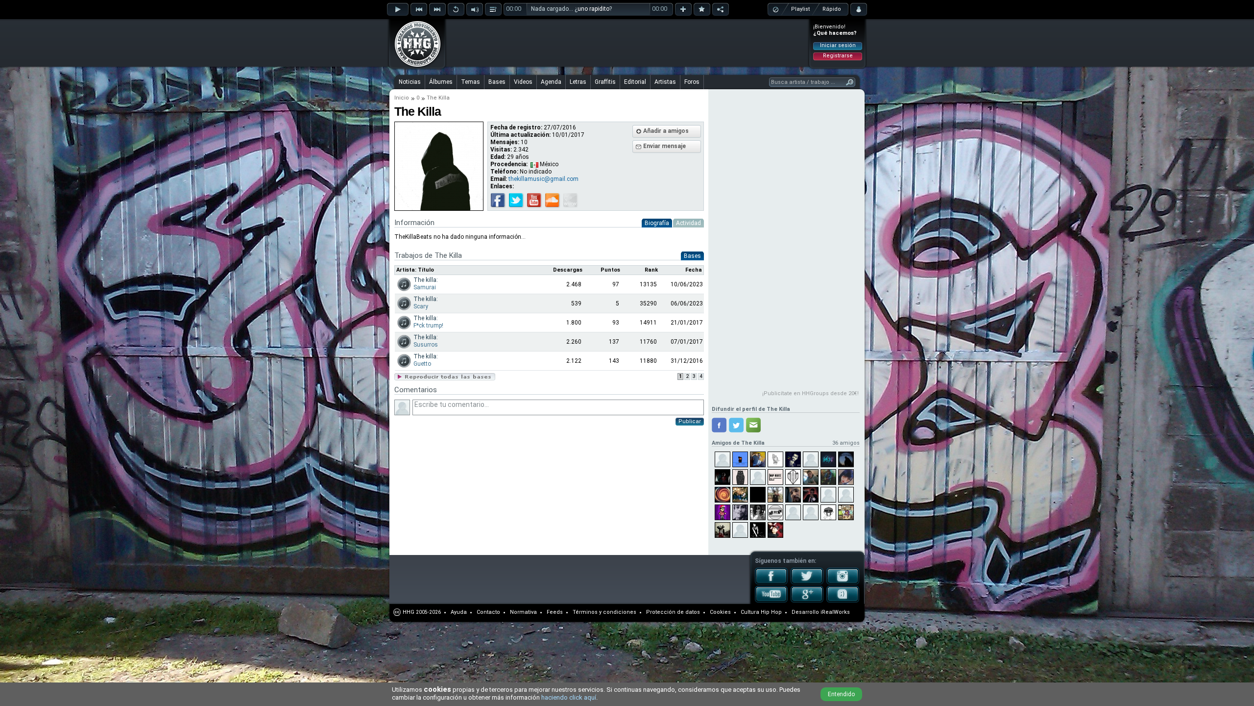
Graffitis (605, 81)
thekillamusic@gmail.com (543, 179)
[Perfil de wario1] (740, 530)
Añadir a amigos (666, 130)
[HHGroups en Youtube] (771, 600)
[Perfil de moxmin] (828, 459)
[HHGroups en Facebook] (771, 582)
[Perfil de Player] (846, 494)
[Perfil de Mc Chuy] (810, 477)
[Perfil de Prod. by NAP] (775, 477)
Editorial (635, 81)
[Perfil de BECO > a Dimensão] (846, 512)
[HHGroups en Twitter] (807, 582)
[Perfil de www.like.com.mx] (793, 459)
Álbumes (441, 81)
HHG (408, 612)
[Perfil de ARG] (757, 477)
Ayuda (459, 612)
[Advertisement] (627, 43)
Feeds (555, 612)
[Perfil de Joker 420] (793, 494)
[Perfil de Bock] (793, 477)
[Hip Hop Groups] (414, 66)
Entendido (841, 694)
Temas (470, 81)
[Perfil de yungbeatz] (828, 512)
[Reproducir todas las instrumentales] (444, 378)
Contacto (488, 612)
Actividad (688, 223)
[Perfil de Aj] (775, 494)
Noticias (410, 81)
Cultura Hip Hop (761, 612)
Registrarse (838, 55)
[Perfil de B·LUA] (775, 512)
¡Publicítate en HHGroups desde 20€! (810, 393)
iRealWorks (835, 612)
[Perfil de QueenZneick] (828, 494)
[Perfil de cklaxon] (828, 477)
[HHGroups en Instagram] (842, 582)
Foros (691, 81)
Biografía (657, 223)
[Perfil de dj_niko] (810, 512)
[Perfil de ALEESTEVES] (757, 530)
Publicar (689, 421)
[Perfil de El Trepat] (722, 530)
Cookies (720, 612)
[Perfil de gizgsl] (757, 512)
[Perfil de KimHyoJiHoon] (846, 477)
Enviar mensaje (664, 146)
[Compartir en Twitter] (736, 425)
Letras (578, 81)
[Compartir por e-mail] (753, 425)
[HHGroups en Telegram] (842, 600)
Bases (497, 81)
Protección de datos (673, 612)
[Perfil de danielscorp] (722, 512)
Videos (523, 81)
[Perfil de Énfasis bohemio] (757, 494)
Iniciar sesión (838, 45)
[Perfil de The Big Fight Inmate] (793, 512)
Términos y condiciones (604, 612)
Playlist (800, 9)
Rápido (831, 9)
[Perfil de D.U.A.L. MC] (775, 530)
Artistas (665, 81)
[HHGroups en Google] (807, 600)
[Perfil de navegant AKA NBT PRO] (740, 494)
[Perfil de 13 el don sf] (810, 494)
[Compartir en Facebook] (719, 425)
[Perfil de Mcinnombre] (846, 459)
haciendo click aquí (568, 697)
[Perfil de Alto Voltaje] (757, 459)
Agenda (551, 81)
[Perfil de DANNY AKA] (740, 459)
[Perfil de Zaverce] (740, 477)
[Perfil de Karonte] (722, 477)
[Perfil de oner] (722, 459)
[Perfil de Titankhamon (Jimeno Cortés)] (740, 512)
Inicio (401, 98)
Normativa (523, 612)
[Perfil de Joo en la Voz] (810, 459)
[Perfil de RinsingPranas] (722, 494)
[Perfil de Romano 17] (775, 459)
